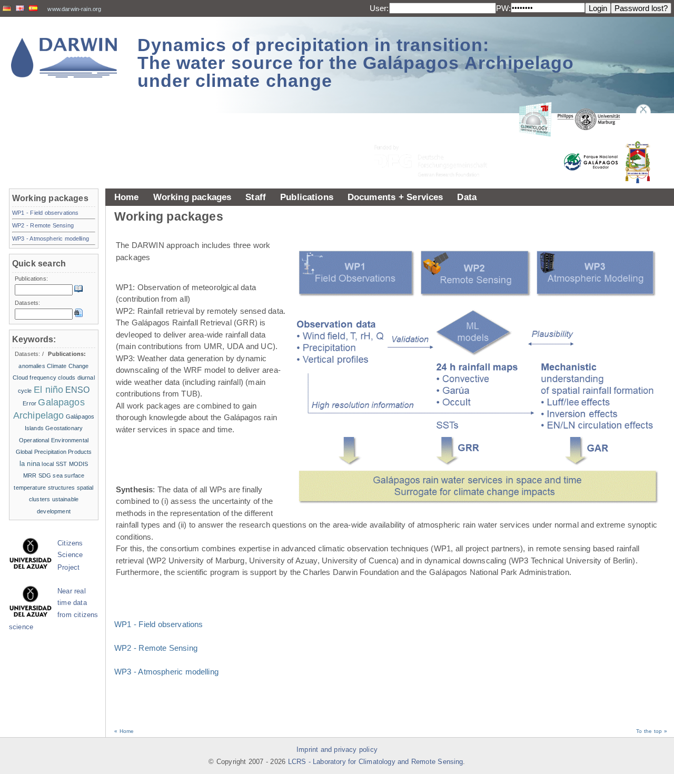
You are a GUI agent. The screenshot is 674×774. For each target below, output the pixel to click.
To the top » (651, 731)
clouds (66, 377)
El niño (48, 389)
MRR (29, 475)
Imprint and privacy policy (337, 749)
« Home (124, 731)
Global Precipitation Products (54, 452)
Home (126, 197)
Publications (306, 197)
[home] (64, 57)
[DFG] (437, 137)
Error (29, 403)
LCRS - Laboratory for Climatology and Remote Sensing (375, 762)
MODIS (78, 464)
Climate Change (67, 366)
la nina (29, 464)
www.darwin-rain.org (74, 9)
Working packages (192, 197)
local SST (54, 464)
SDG (44, 475)
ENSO (77, 389)
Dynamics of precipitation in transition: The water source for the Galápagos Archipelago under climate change (355, 63)
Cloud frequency (34, 377)
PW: (503, 8)
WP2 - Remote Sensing (155, 647)
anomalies (31, 366)
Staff (255, 197)
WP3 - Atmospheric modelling (166, 671)
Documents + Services (395, 197)
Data (467, 197)
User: (379, 8)
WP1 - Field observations (158, 624)
